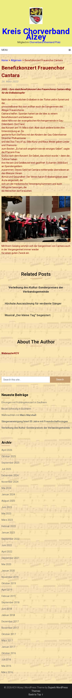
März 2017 (7, 640)
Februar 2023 (9, 526)
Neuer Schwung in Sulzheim (16, 408)
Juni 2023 (7, 507)
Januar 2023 (8, 532)
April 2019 (7, 589)
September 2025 (10, 462)
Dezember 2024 (10, 475)
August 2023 (8, 500)
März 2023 (7, 520)
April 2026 (7, 450)
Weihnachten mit (19, 415)
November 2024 (10, 481)
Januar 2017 (8, 647)
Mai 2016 (6, 666)
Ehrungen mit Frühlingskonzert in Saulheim (24, 402)
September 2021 (10, 558)
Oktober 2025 (9, 456)
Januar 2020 (8, 570)
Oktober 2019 (9, 583)
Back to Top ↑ (36, 694)
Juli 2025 (6, 469)
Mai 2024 (6, 488)
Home (5, 60)
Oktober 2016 (9, 653)
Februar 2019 (9, 596)
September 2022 (10, 539)
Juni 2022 (7, 545)
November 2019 (10, 577)
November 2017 (10, 627)
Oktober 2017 (9, 634)
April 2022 (7, 551)
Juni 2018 (7, 608)
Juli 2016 (6, 659)
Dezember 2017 (10, 621)
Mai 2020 (6, 564)
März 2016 (7, 672)
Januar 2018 (8, 615)
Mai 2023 (6, 513)
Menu (5, 50)
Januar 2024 (8, 494)
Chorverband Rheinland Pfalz (44, 42)
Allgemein (16, 60)
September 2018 (10, 602)
